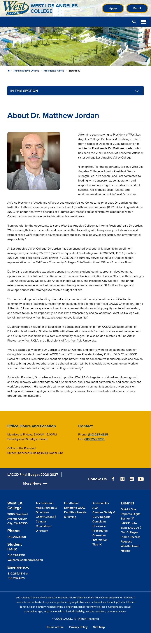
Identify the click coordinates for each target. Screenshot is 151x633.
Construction (44, 517)
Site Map (99, 627)
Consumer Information (100, 537)
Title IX (97, 544)
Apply (113, 8)
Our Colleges (129, 532)
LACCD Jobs (129, 523)
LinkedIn (131, 479)
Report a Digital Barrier (131, 516)
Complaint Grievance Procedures (100, 526)
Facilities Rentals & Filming (75, 514)
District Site (128, 509)
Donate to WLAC (75, 508)
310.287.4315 (16, 578)
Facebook (113, 479)
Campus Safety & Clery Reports (103, 514)
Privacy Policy (78, 627)
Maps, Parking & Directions (46, 510)
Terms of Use (55, 627)
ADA (95, 508)
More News (32, 483)
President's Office (53, 70)
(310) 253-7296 (94, 439)
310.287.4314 (16, 573)
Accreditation (44, 503)
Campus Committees (44, 523)
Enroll (137, 8)
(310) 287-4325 (98, 434)
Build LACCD (129, 528)
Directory (42, 531)
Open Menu (143, 22)
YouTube (141, 479)
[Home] (42, 8)
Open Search (134, 22)
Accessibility (100, 503)
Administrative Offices (26, 70)
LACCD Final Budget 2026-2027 (32, 474)
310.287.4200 (17, 537)
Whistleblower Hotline (130, 548)
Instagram (122, 479)
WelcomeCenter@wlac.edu (25, 560)
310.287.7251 (16, 555)
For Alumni (71, 503)
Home (8, 71)
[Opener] (147, 486)
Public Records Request (131, 539)
